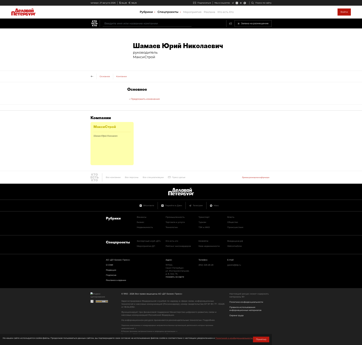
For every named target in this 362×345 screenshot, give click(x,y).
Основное (105, 76)
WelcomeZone (234, 246)
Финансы (141, 217)
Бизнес (140, 222)
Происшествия (235, 227)
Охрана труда (236, 315)
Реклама (209, 12)
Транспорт (204, 217)
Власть (230, 217)
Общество (232, 222)
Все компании (113, 177)
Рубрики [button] (147, 12)
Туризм (202, 222)
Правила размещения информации (255, 177)
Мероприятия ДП (146, 246)
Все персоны (131, 177)
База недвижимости (209, 246)
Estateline (203, 241)
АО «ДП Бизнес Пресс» (118, 260)
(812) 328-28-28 (206, 265)
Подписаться (204, 3)
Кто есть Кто (225, 12)
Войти (344, 12)
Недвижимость (145, 227)
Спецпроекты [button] (168, 12)
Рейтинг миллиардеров (178, 246)
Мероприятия (192, 12)
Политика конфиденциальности (246, 302)
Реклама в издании (116, 280)
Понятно (261, 339)
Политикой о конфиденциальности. (234, 338)
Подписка (111, 275)
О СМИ (109, 265)
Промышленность (175, 217)
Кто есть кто (172, 241)
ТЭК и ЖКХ (204, 227)
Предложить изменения (145, 99)
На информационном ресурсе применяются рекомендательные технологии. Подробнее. (168, 320)
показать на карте (175, 277)
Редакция (111, 270)
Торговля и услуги (175, 222)
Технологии (172, 227)
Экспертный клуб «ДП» (149, 241)
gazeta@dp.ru (234, 265)
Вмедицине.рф (235, 241)
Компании (121, 76)
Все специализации (153, 177)
